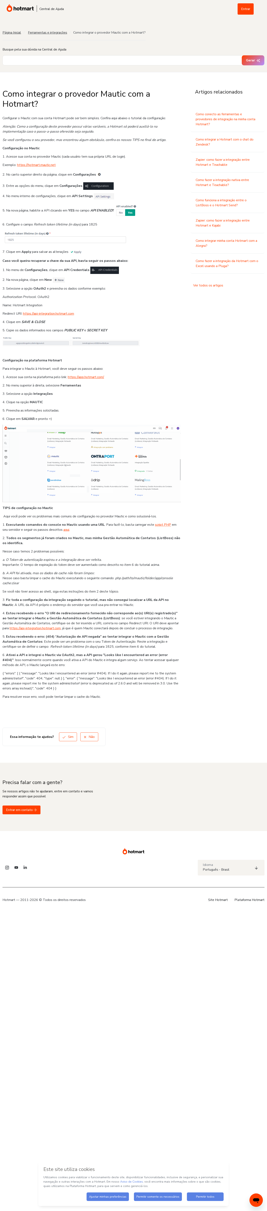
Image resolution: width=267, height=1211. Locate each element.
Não (91, 737)
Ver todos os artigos (208, 285)
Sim (70, 737)
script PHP (163, 524)
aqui (66, 529)
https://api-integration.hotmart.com (48, 313)
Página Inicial (12, 32)
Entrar (245, 9)
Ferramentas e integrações (47, 32)
